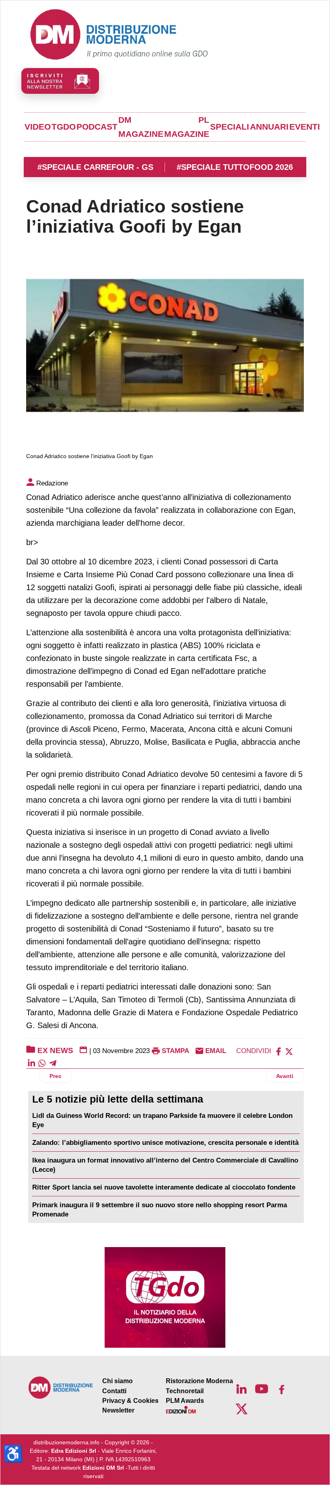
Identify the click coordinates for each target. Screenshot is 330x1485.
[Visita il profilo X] (241, 1408)
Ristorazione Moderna (199, 1381)
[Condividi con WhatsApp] (42, 1063)
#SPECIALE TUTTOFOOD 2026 (235, 167)
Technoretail (185, 1391)
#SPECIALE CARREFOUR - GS (95, 167)
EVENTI (304, 127)
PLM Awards (185, 1400)
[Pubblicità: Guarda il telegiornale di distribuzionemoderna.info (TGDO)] (165, 1297)
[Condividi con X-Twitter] (289, 1051)
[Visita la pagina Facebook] (281, 1388)
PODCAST (97, 127)
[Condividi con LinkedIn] (31, 1063)
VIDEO (38, 127)
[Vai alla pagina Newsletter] (60, 81)
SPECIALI (229, 127)
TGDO (64, 127)
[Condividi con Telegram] (53, 1063)
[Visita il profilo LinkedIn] (241, 1388)
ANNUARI (269, 127)
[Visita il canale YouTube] (261, 1388)
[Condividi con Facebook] (278, 1051)
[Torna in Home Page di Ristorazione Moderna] (61, 1387)
